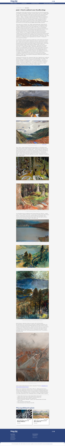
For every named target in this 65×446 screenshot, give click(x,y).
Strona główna (13, 3)
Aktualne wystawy (35, 3)
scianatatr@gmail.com (35, 435)
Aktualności (24, 3)
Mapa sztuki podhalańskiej (49, 3)
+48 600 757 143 (34, 436)
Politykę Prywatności (50, 443)
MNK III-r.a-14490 (44, 144)
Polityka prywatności (34, 437)
